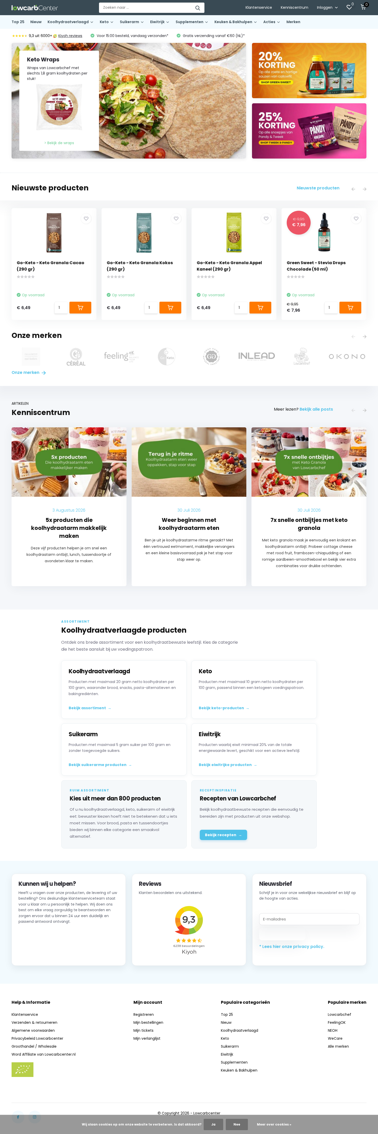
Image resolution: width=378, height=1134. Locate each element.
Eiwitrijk (157, 21)
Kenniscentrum (294, 7)
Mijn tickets (143, 1030)
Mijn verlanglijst (146, 1038)
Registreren (143, 1014)
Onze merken (26, 372)
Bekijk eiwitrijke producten (228, 764)
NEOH (332, 1030)
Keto (104, 21)
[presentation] (353, 189)
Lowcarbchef (339, 1014)
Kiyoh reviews (70, 35)
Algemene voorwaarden (33, 1030)
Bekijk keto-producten (224, 708)
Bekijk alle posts (316, 409)
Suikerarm (129, 21)
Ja (213, 1124)
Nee (236, 1124)
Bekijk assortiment (90, 708)
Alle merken (338, 1046)
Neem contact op (41, 952)
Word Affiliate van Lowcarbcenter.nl (44, 1054)
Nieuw (36, 21)
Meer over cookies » (274, 1124)
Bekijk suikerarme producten (100, 764)
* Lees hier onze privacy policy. (291, 946)
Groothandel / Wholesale (34, 1046)
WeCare (335, 1038)
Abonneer (282, 934)
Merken (293, 21)
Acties (269, 21)
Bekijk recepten (223, 834)
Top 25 (18, 21)
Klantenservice (259, 7)
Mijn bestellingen (148, 1022)
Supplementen (189, 21)
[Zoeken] (198, 8)
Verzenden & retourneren (34, 1022)
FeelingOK (337, 1022)
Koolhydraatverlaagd (68, 21)
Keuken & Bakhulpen (233, 21)
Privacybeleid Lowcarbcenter (37, 1038)
